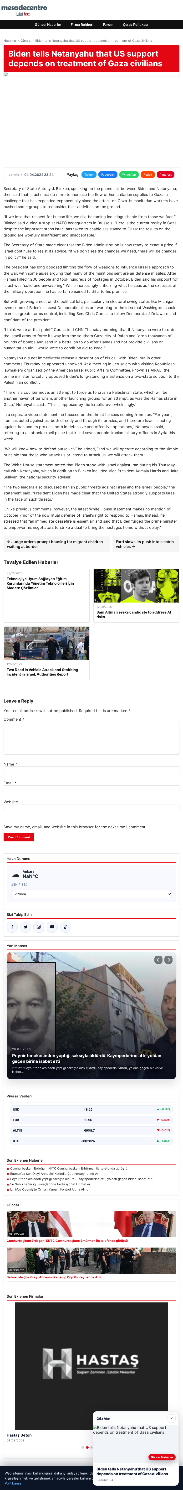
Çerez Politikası (135, 24)
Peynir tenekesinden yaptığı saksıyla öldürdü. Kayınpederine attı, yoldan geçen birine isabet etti (81, 1179)
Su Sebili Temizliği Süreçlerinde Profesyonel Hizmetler (50, 1184)
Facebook (108, 174)
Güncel (25, 40)
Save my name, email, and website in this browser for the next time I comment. (75, 826)
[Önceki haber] (158, 960)
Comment (14, 719)
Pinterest (166, 174)
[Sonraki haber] (168, 960)
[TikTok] (65, 927)
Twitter (89, 174)
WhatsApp (129, 174)
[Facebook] (12, 927)
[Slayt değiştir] (82, 1447)
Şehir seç (19, 884)
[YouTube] (52, 927)
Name (10, 764)
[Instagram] (38, 927)
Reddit (147, 174)
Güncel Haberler (48, 24)
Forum (108, 24)
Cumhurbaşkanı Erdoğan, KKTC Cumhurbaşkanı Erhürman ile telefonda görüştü (68, 1168)
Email (10, 783)
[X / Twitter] (25, 927)
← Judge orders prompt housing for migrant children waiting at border (55, 544)
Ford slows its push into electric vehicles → (145, 544)
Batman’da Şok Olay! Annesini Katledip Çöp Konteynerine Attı (55, 1173)
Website (11, 801)
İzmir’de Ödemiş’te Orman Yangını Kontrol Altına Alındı (49, 1189)
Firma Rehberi (82, 24)
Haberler (10, 40)
